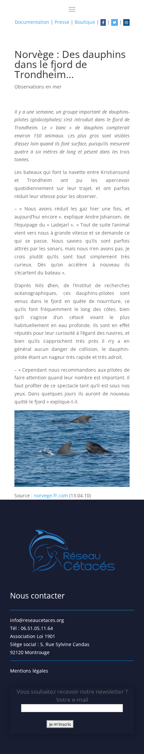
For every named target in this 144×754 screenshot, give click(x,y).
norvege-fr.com (51, 495)
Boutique (85, 22)
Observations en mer (38, 86)
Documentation (32, 22)
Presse (62, 22)
